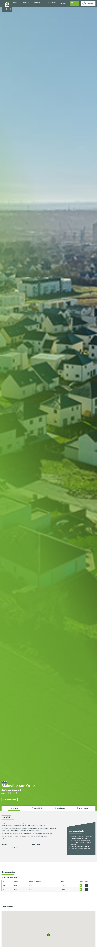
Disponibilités (38, 808)
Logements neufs (15, 3)
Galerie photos (83, 808)
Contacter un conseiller (10, 799)
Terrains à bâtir (26, 3)
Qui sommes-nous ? (53, 2)
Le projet (15, 808)
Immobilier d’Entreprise (37, 3)
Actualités (64, 3)
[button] (88, 3)
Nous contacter (73, 3)
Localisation (61, 808)
